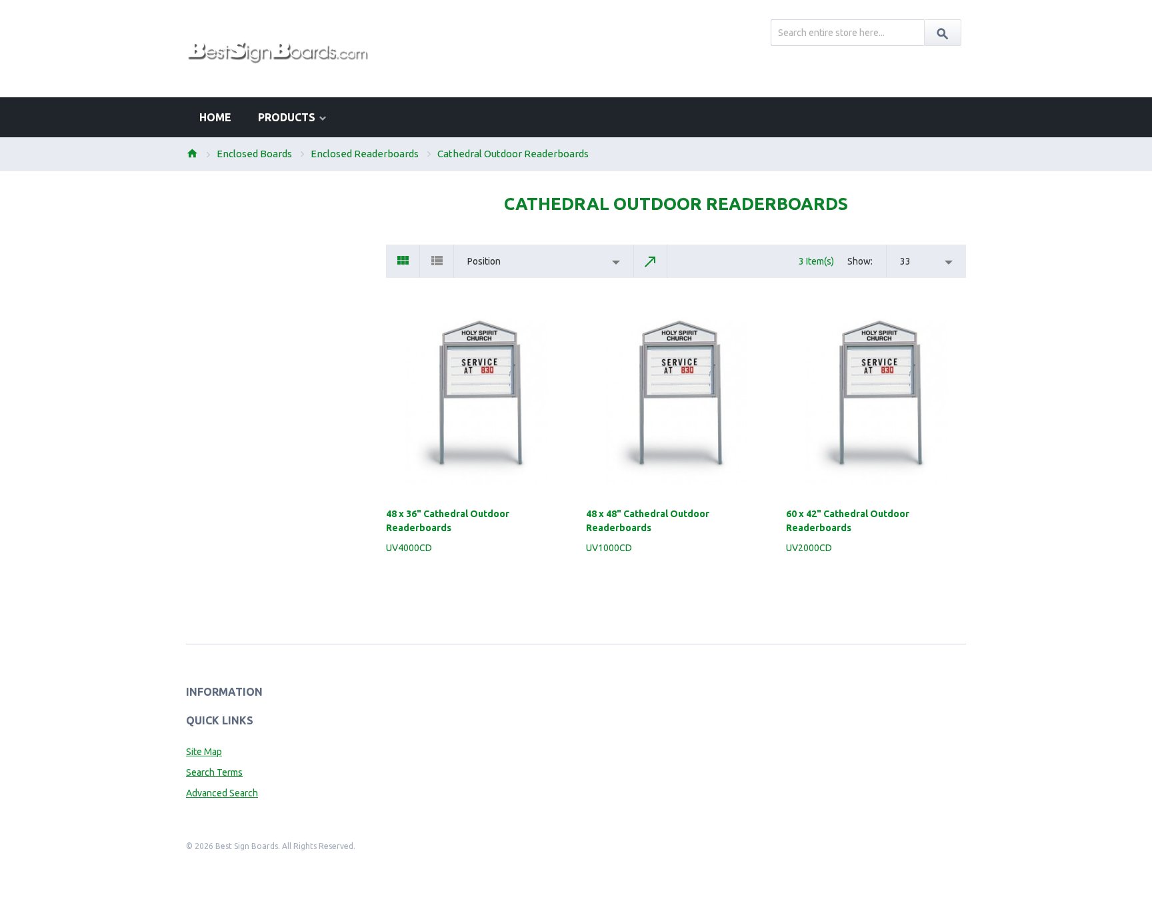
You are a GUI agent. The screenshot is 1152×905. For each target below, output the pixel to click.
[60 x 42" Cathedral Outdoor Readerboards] (876, 401)
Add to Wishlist (557, 577)
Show (859, 261)
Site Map (204, 751)
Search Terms (214, 772)
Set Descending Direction (650, 261)
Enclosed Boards (254, 153)
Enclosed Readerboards (365, 153)
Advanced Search (222, 793)
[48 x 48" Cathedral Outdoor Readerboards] (676, 401)
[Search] (942, 32)
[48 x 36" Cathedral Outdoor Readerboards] (476, 401)
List (437, 261)
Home (192, 153)
